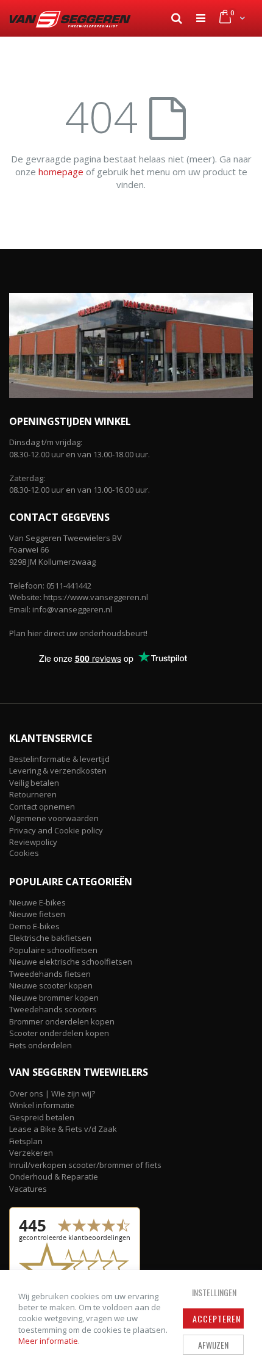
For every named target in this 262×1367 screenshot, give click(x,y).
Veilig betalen (34, 782)
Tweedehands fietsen (50, 973)
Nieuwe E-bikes (37, 902)
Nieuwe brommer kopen (54, 997)
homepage (60, 171)
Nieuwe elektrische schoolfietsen (70, 961)
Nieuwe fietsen (37, 913)
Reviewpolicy (33, 841)
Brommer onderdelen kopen (62, 1021)
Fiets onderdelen (40, 1045)
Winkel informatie (41, 1105)
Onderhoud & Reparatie (53, 1176)
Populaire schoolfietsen (53, 950)
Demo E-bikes (34, 926)
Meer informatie (48, 1340)
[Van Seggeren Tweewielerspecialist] (70, 19)
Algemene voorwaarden (54, 818)
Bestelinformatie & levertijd (59, 758)
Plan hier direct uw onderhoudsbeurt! (78, 633)
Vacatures (28, 1188)
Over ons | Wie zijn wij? (52, 1093)
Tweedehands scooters (53, 1009)
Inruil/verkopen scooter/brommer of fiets (85, 1164)
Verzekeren (31, 1152)
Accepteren (217, 1318)
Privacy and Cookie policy (56, 830)
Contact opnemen (42, 806)
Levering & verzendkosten (58, 770)
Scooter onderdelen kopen (59, 1033)
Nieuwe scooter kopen (51, 985)
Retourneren (33, 794)
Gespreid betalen (41, 1117)
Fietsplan (26, 1141)
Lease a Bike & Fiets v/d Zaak (63, 1128)
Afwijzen (213, 1344)
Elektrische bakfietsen (50, 937)
